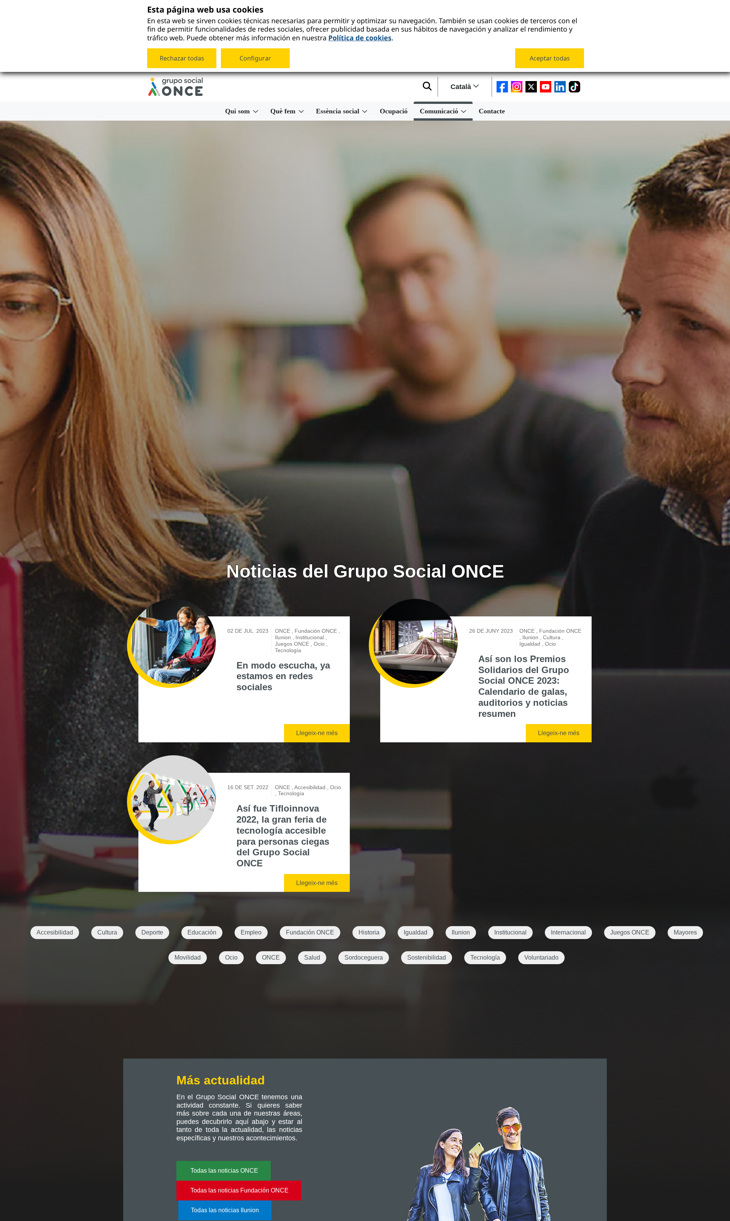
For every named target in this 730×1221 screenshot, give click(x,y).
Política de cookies (359, 37)
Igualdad (415, 932)
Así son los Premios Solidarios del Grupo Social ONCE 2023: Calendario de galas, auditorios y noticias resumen (523, 686)
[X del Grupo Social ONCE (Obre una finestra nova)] (531, 86)
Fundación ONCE (310, 932)
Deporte (152, 932)
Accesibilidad (54, 932)
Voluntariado (541, 957)
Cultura (107, 932)
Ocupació (394, 111)
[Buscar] (427, 86)
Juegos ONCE (629, 932)
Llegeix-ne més (317, 733)
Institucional (510, 932)
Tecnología (485, 957)
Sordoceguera (363, 957)
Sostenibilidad (426, 957)
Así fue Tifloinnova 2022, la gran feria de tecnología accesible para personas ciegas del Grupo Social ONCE (282, 835)
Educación (201, 932)
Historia (369, 932)
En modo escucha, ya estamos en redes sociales (283, 676)
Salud (312, 957)
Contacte (492, 111)
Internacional (568, 932)
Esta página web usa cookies (205, 9)
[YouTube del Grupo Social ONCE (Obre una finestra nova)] (545, 86)
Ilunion (461, 932)
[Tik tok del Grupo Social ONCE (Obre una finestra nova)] (574, 86)
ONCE (271, 957)
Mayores (685, 932)
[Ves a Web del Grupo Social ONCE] (175, 87)
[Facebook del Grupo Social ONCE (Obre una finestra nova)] (502, 86)
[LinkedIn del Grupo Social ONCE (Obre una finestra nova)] (560, 86)
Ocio (231, 957)
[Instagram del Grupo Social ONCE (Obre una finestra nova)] (516, 86)
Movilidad (188, 957)
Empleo (251, 932)
